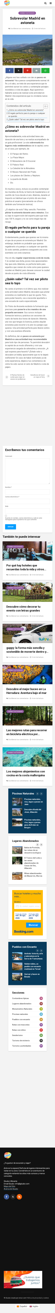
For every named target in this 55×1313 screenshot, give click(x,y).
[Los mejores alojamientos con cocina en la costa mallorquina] (27, 757)
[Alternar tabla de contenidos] (44, 106)
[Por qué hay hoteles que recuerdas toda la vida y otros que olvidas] (27, 551)
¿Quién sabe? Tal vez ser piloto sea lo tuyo (26, 119)
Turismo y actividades (27, 13)
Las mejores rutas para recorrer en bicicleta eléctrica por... (26, 732)
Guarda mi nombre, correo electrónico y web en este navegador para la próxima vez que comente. (23, 518)
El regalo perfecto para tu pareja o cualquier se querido (26, 114)
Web (6, 506)
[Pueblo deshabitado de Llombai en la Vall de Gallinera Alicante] (17, 871)
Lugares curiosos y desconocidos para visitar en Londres (32, 860)
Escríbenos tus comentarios (20, 28)
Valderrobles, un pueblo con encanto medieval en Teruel (32, 966)
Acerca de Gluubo (11, 1189)
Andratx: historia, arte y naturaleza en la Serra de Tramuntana (33, 956)
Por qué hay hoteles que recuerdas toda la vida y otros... (26, 567)
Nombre (8, 487)
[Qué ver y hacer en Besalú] (17, 977)
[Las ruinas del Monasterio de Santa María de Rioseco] (17, 850)
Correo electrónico (12, 497)
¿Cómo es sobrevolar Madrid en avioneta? (26, 110)
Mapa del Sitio (9, 1186)
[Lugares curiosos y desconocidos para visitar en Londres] (17, 860)
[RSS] (19, 1196)
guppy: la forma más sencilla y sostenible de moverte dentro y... (27, 649)
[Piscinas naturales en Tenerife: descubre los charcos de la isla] (17, 825)
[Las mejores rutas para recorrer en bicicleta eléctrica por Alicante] (27, 715)
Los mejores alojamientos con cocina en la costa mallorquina (25, 773)
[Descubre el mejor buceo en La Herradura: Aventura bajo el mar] (27, 674)
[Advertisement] (27, 415)
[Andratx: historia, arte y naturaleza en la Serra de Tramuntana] (17, 956)
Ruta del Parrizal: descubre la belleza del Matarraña (32, 814)
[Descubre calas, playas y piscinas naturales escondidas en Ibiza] (17, 802)
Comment (8, 456)
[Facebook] (6, 1196)
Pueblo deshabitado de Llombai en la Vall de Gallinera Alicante (33, 870)
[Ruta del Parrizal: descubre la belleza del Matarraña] (17, 814)
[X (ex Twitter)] (13, 1196)
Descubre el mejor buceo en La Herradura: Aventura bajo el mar (26, 691)
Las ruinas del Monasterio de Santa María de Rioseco (33, 850)
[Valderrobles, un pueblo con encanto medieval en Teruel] (17, 966)
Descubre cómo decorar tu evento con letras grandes (23, 608)
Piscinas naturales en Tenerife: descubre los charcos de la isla (33, 825)
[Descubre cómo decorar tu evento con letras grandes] (27, 592)
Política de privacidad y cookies (38, 1298)
